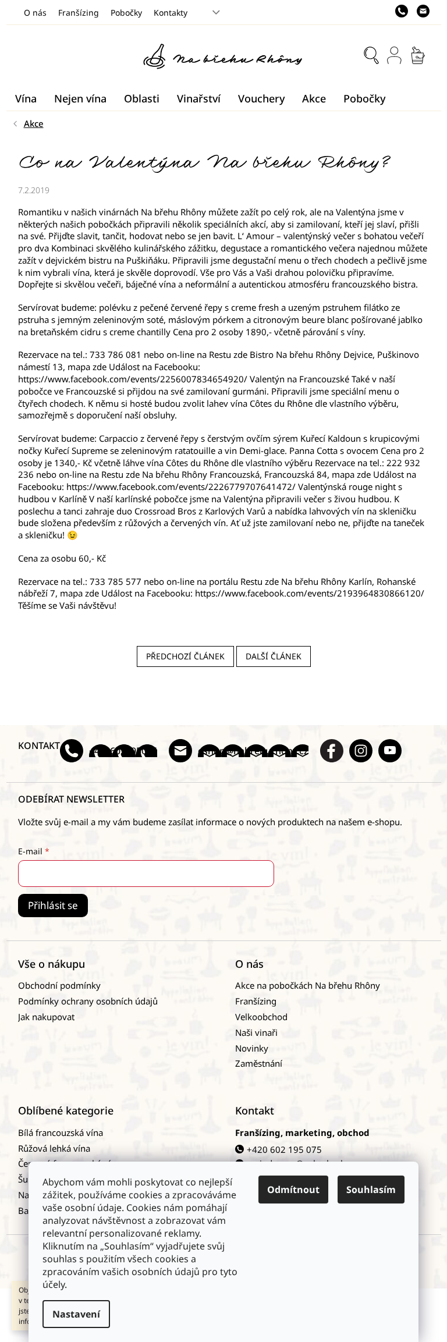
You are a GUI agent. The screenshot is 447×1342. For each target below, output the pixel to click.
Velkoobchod (261, 1017)
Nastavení (76, 1314)
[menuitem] (25, 98)
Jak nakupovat (46, 1017)
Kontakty (170, 12)
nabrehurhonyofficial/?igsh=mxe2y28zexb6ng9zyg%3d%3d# (360, 750)
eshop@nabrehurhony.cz (253, 750)
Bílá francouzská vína (60, 1132)
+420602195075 (123, 750)
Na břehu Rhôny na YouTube (390, 750)
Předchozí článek (185, 656)
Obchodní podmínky (59, 985)
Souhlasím (371, 1189)
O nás (35, 12)
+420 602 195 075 (284, 1149)
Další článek (273, 656)
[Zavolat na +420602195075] (406, 11)
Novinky (251, 1048)
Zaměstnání (258, 1063)
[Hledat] (371, 55)
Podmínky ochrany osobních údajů (88, 1001)
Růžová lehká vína (54, 1148)
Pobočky (126, 12)
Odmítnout (293, 1189)
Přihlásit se (53, 905)
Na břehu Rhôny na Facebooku (331, 750)
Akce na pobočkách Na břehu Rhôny (307, 985)
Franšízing (78, 12)
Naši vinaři (256, 1032)
